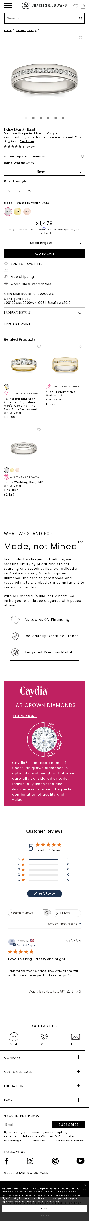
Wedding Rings (26, 30)
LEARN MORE (25, 716)
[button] (8, 5)
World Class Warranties (31, 284)
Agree (44, 1208)
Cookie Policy (52, 1201)
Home (7, 30)
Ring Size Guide (17, 324)
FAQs (8, 1100)
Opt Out (44, 1215)
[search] (80, 18)
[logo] (44, 5)
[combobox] (64, 924)
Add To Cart (44, 253)
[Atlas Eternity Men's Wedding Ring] (65, 364)
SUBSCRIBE (69, 1124)
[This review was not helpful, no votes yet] (76, 991)
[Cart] (82, 6)
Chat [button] (13, 1044)
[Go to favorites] (75, 6)
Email (75, 1044)
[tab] (26, 118)
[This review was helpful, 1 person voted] (68, 991)
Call (44, 1044)
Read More (27, 141)
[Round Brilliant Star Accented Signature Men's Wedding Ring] (23, 364)
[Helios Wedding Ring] (23, 447)
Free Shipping (22, 277)
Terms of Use (42, 1140)
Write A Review (45, 894)
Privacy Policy (72, 1140)
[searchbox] (25, 912)
